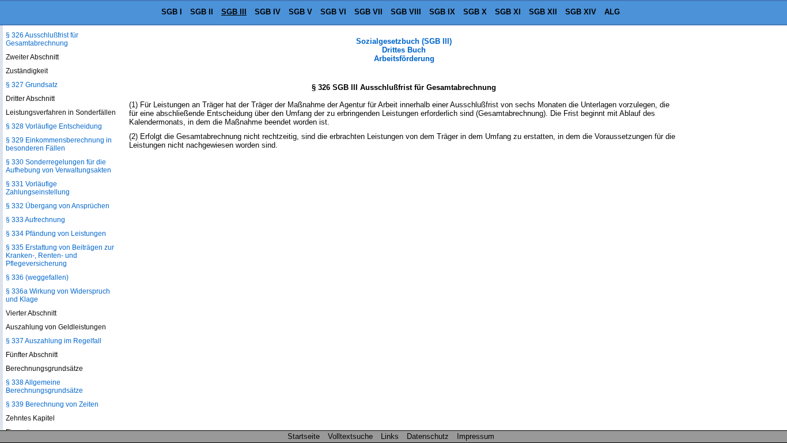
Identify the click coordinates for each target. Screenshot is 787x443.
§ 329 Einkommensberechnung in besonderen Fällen (59, 144)
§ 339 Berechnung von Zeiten (52, 404)
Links (390, 436)
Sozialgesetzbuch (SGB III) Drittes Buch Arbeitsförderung (404, 50)
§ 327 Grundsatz (32, 85)
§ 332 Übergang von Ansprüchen (57, 206)
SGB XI (508, 11)
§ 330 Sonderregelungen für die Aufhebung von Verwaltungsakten (58, 166)
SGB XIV (580, 11)
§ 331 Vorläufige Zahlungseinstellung (38, 188)
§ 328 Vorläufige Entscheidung (54, 126)
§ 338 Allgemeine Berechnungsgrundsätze (44, 386)
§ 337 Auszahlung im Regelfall (53, 341)
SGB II (201, 11)
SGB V (300, 11)
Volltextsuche (350, 436)
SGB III (234, 11)
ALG (612, 11)
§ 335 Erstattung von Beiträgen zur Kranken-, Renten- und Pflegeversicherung (60, 255)
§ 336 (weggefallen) (37, 277)
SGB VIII (406, 11)
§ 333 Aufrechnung (35, 220)
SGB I (171, 11)
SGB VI (333, 11)
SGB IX (442, 11)
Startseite (303, 436)
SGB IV (268, 11)
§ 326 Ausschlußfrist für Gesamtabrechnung (42, 39)
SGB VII (368, 11)
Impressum (475, 436)
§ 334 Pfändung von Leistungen (56, 234)
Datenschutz (428, 436)
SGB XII (543, 11)
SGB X (475, 11)
